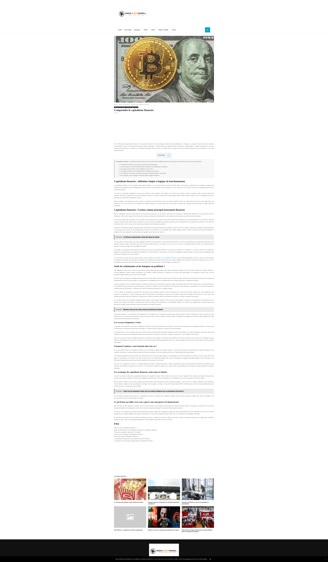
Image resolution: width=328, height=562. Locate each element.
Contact (174, 29)
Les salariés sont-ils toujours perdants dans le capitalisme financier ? (133, 441)
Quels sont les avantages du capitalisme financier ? (128, 434)
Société (145, 29)
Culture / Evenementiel (127, 107)
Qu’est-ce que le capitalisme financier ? (125, 428)
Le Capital (200, 258)
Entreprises (137, 29)
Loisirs (153, 29)
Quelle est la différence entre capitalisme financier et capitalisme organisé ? (135, 430)
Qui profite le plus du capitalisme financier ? (126, 436)
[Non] (326, 559)
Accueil (120, 29)
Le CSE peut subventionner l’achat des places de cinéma (128, 502)
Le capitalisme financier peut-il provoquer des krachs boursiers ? (132, 438)
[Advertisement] (179, 14)
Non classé (135, 107)
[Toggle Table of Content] (168, 155)
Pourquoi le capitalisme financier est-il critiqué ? (127, 432)
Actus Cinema (127, 29)
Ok (210, 559)
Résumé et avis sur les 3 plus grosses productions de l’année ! (163, 530)
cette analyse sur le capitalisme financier (165, 258)
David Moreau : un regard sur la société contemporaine (128, 530)
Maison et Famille (163, 29)
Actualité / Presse (118, 107)
